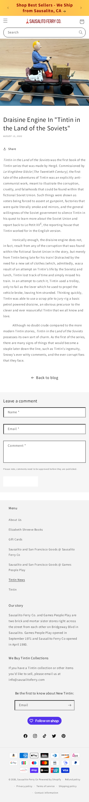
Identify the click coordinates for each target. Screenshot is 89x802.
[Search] (81, 32)
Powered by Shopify (50, 779)
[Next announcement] (81, 8)
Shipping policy (68, 786)
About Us (15, 520)
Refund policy (72, 779)
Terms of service (46, 786)
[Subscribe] (69, 705)
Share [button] (12, 149)
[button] (5, 20)
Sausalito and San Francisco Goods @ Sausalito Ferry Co (42, 552)
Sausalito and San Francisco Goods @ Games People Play (40, 567)
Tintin (13, 589)
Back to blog (47, 377)
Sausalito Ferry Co (27, 779)
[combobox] (44, 32)
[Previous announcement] (8, 8)
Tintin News (17, 580)
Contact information (46, 792)
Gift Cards (15, 539)
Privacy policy (24, 786)
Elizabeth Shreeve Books (26, 529)
